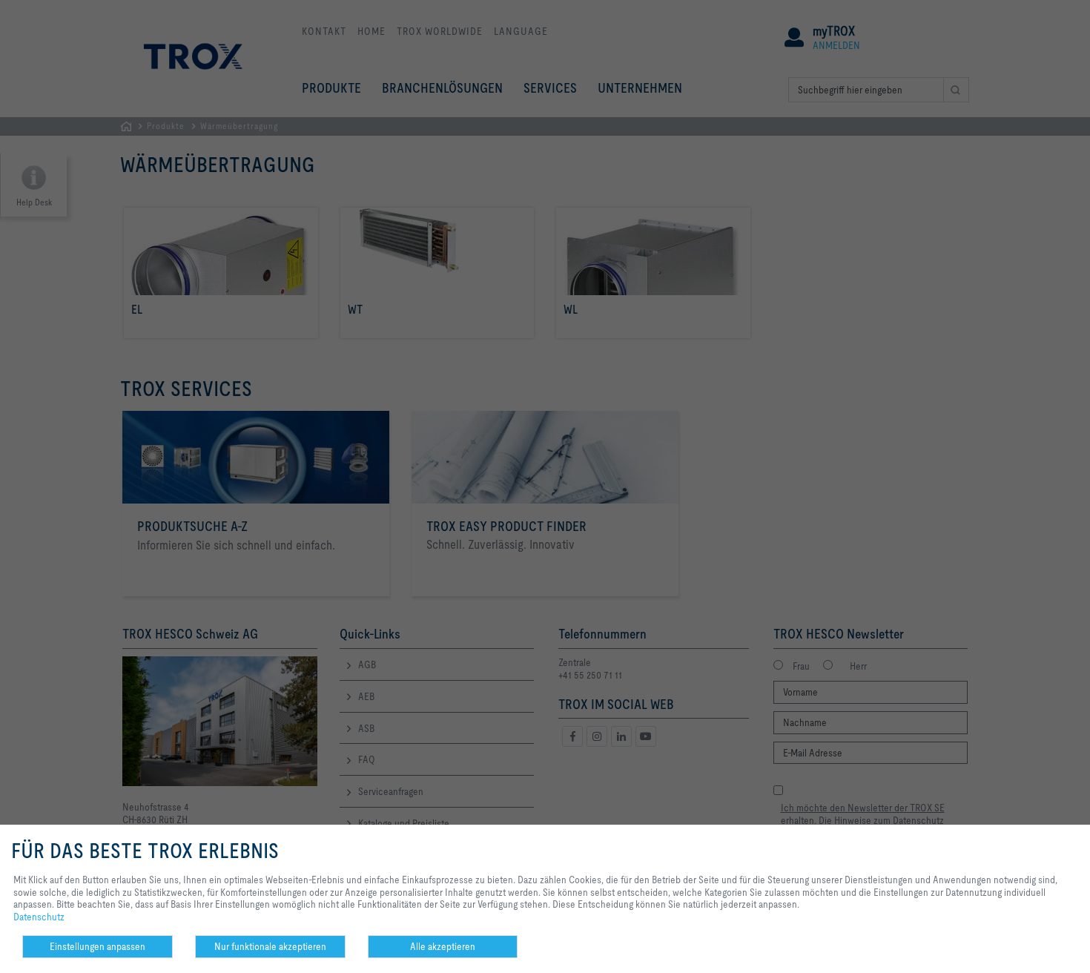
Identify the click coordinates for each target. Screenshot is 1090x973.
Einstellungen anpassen (97, 946)
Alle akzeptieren (442, 946)
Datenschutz (39, 917)
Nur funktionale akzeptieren (270, 946)
